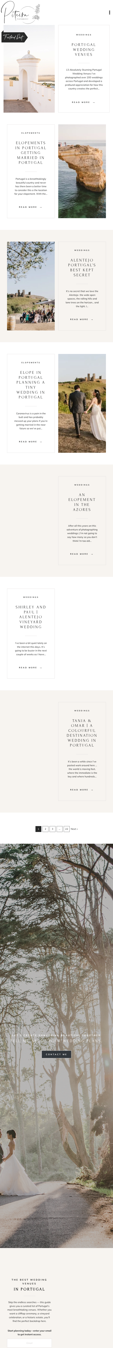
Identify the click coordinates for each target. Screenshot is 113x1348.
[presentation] (29, 69)
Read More (82, 102)
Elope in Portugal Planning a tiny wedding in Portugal (30, 384)
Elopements (30, 133)
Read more (29, 208)
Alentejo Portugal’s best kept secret (82, 267)
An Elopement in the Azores (82, 502)
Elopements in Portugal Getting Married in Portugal (31, 153)
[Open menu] (109, 12)
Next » (74, 828)
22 (66, 828)
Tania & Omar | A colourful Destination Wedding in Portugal (82, 733)
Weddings (84, 35)
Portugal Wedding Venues (84, 49)
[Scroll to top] (109, 1336)
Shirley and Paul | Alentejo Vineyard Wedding (31, 617)
